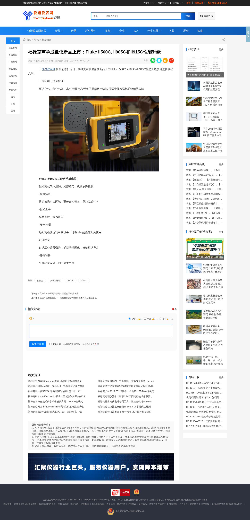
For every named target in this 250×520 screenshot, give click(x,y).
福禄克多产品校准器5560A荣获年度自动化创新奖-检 (125, 386)
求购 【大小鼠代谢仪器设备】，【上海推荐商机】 (212, 222)
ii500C (71, 280)
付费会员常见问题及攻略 (25, 504)
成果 (13, 97)
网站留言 (194, 504)
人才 (136, 30)
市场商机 (13, 55)
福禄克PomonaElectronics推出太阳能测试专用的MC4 (56, 396)
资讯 (57, 18)
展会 (186, 30)
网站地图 (173, 504)
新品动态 (13, 69)
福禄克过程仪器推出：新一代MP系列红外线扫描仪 (124, 411)
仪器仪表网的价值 (47, 504)
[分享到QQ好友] (159, 60)
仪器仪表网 (48, 69)
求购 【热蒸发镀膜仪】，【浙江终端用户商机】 (211, 170)
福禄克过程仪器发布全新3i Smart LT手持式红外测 (124, 406)
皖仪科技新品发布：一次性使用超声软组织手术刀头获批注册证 (68, 298)
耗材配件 (90, 30)
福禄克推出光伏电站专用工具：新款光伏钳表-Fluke (125, 401)
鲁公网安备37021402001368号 (130, 511)
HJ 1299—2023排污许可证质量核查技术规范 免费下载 (215, 407)
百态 (13, 104)
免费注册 (199, 3)
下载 (171, 30)
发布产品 (208, 16)
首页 (29, 39)
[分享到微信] (152, 60)
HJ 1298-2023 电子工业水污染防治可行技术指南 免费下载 (217, 402)
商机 (107, 30)
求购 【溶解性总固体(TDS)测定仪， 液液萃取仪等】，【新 (217, 198)
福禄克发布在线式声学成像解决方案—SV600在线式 (55, 401)
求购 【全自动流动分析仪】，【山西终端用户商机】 (214, 184)
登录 (188, 3)
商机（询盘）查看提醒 (68, 504)
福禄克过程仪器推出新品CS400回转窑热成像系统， (125, 396)
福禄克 (40, 280)
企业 (122, 30)
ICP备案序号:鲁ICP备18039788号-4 (228, 504)
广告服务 (183, 504)
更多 (221, 49)
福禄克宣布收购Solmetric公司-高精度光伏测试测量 (55, 381)
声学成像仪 (55, 280)
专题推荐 (13, 90)
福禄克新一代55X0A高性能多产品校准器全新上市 (54, 391)
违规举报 (205, 504)
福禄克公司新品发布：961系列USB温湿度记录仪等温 (56, 386)
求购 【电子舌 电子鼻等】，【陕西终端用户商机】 (213, 189)
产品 (73, 30)
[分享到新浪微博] (171, 60)
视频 (13, 110)
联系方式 (121, 504)
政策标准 (13, 76)
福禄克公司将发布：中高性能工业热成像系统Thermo (126, 381)
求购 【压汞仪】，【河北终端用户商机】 (208, 179)
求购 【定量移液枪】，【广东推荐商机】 (208, 217)
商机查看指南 (98, 504)
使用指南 (85, 504)
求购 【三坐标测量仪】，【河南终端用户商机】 (211, 208)
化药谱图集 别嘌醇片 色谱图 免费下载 (206, 411)
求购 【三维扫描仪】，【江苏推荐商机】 (208, 213)
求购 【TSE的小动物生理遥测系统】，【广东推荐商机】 (216, 194)
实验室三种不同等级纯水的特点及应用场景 (59, 293)
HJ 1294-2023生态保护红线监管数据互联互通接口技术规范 (217, 416)
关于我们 (110, 504)
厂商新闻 (13, 62)
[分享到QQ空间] (165, 60)
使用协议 (132, 504)
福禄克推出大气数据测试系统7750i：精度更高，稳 (55, 411)
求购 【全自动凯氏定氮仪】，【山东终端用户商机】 (214, 175)
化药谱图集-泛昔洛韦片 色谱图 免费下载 (207, 397)
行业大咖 (13, 83)
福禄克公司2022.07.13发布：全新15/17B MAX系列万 (126, 391)
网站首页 (7, 504)
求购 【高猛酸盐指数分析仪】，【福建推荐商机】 (212, 203)
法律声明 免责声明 (157, 504)
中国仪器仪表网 (41, 61)
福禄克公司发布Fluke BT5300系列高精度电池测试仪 (56, 406)
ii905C (84, 280)
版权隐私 (143, 504)
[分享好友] (223, 40)
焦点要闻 (13, 48)
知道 (200, 30)
